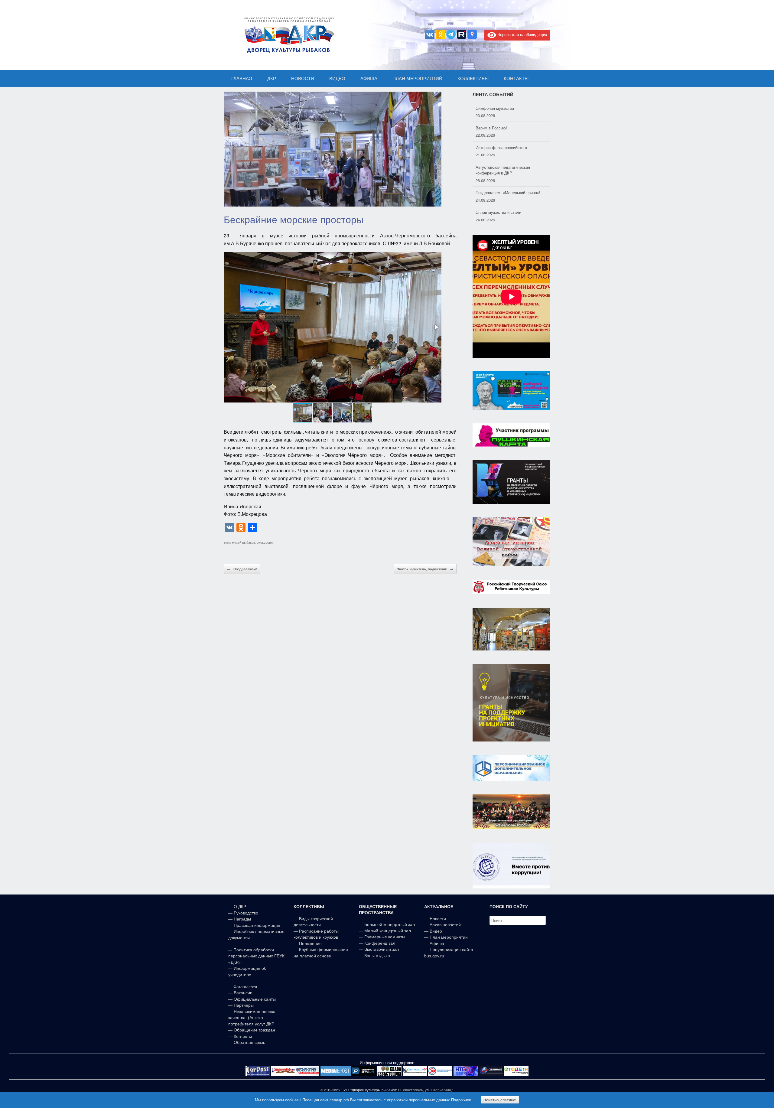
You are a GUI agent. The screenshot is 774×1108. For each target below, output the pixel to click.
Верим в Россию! (491, 108)
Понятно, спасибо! (499, 1100)
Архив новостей (445, 924)
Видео (436, 931)
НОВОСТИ (302, 78)
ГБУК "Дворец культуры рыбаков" (368, 1089)
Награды (242, 919)
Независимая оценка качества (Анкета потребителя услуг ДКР (251, 1017)
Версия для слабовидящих (521, 34)
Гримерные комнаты (384, 936)
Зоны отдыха (377, 955)
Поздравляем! (242, 569)
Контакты (242, 1036)
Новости (438, 918)
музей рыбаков (243, 542)
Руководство (246, 913)
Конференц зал (379, 943)
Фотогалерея (245, 987)
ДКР (271, 78)
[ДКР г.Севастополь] (287, 35)
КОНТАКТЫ (516, 78)
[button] (436, 327)
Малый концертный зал (387, 930)
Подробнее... (463, 1100)
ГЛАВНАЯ (241, 78)
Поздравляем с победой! (499, 212)
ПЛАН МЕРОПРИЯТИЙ (417, 78)
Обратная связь (249, 1042)
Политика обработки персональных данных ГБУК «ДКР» (256, 956)
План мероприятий (449, 937)
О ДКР (240, 906)
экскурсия (265, 542)
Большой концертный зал (389, 924)
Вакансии (243, 992)
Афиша (437, 943)
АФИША (368, 78)
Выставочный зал (381, 949)
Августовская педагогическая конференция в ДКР (503, 150)
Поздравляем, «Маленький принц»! (508, 173)
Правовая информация (257, 925)
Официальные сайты (255, 999)
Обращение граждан (254, 1030)
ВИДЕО (337, 78)
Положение (310, 943)
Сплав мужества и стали (498, 192)
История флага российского (501, 128)
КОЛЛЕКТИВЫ (473, 78)
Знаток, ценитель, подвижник (425, 569)
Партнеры (244, 1005)
